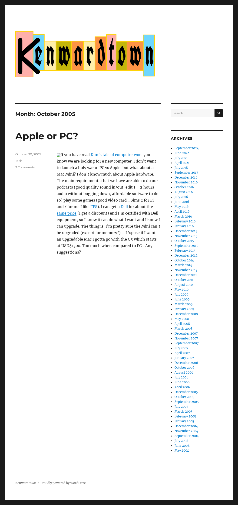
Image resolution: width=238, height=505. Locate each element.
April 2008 (182, 324)
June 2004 (182, 446)
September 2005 (187, 402)
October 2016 (184, 187)
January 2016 (184, 226)
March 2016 (183, 216)
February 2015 (185, 251)
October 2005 (184, 397)
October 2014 (184, 260)
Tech (18, 161)
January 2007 (184, 358)
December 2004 (186, 426)
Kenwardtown (25, 483)
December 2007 (186, 334)
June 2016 (182, 202)
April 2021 (182, 163)
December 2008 (186, 314)
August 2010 (184, 285)
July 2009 (181, 294)
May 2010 (181, 290)
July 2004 (181, 441)
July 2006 (181, 377)
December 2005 (186, 392)
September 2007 (187, 343)
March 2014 (183, 265)
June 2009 (182, 299)
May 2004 (182, 451)
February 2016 (185, 221)
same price (66, 213)
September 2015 (186, 246)
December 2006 (186, 363)
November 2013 (186, 270)
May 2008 (182, 319)
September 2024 (187, 148)
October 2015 (184, 241)
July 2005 (181, 407)
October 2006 (185, 368)
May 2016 (182, 207)
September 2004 (187, 436)
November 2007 (186, 338)
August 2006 (184, 373)
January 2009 (184, 309)
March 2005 (183, 412)
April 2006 (182, 387)
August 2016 (184, 192)
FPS (93, 206)
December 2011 (186, 275)
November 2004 (186, 431)
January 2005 (184, 421)
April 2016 (182, 212)
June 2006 (182, 382)
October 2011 (184, 280)
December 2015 (186, 231)
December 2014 (186, 255)
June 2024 (182, 153)
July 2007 (181, 348)
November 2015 (186, 236)
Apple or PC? (46, 136)
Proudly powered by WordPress (63, 483)
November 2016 (186, 182)
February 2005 (185, 416)
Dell (124, 206)
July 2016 (181, 197)
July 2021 (181, 158)
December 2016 (186, 177)
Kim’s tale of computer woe (116, 154)
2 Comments (25, 167)
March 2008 (183, 329)
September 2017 (186, 173)
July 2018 (181, 168)
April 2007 (182, 353)
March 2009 (184, 304)
